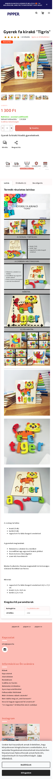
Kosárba (35, 128)
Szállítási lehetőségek (10, 122)
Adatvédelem (7, 677)
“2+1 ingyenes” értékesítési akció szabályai (19, 705)
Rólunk (4, 670)
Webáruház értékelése (11, 686)
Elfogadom (26, 772)
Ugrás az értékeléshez (40, 37)
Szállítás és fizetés (9, 683)
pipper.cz (27, 626)
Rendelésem (7, 680)
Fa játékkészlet (33, 608)
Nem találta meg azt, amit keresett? (16, 698)
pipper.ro (38, 626)
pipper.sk (15, 626)
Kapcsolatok (7, 673)
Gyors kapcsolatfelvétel (11, 689)
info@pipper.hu (8, 644)
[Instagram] (5, 649)
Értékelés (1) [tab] (21, 183)
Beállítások (26, 764)
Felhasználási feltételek (11, 692)
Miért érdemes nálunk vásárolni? (15, 695)
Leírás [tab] (6, 183)
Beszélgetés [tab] (38, 183)
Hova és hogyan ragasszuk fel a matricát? (18, 702)
